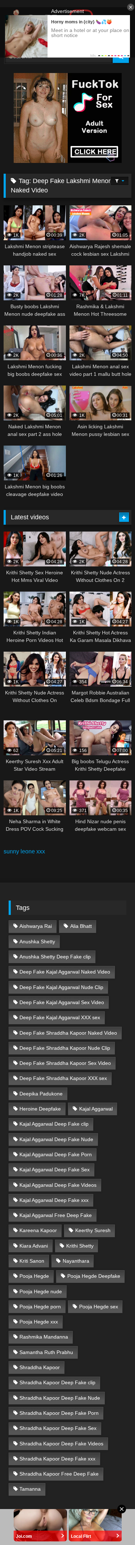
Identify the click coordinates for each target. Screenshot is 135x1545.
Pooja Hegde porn (40, 1306)
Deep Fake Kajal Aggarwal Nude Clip (61, 987)
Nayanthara (76, 1261)
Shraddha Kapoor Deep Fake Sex (57, 1428)
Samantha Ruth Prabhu (46, 1352)
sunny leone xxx (24, 851)
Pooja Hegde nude (40, 1291)
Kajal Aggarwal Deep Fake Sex (54, 1169)
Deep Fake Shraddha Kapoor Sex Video (65, 1063)
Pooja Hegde (34, 1276)
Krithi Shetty (80, 1246)
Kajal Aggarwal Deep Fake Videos (57, 1185)
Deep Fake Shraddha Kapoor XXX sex (63, 1078)
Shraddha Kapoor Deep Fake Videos (61, 1443)
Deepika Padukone (41, 1094)
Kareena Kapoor (38, 1230)
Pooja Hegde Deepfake (93, 1276)
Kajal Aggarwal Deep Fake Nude (56, 1139)
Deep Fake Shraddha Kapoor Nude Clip (64, 1048)
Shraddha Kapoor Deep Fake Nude (59, 1398)
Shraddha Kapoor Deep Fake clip (57, 1382)
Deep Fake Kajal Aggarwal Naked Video (64, 972)
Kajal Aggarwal (96, 1109)
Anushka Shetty (37, 941)
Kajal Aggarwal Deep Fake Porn (55, 1154)
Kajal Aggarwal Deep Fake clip (54, 1124)
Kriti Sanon (31, 1261)
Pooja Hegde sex (98, 1306)
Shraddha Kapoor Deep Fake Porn (59, 1413)
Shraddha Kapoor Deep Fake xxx (57, 1459)
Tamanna (30, 1489)
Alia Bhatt (81, 926)
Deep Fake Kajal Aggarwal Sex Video (61, 1002)
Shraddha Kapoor (39, 1367)
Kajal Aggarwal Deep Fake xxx (54, 1200)
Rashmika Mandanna (43, 1337)
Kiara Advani (33, 1246)
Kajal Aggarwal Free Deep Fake (55, 1215)
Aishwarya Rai (35, 926)
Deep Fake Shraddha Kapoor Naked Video (68, 1033)
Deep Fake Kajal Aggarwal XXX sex (59, 1017)
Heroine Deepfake (40, 1109)
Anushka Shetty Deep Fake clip (55, 957)
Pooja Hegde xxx (38, 1322)
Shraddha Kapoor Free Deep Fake (59, 1474)
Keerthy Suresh (93, 1230)
